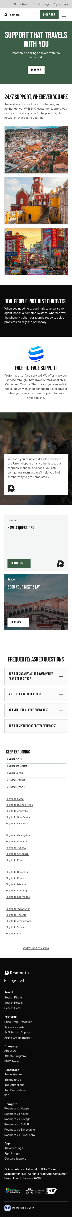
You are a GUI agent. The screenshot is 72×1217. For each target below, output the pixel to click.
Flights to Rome (15, 878)
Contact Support (15, 1158)
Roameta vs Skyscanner (20, 1129)
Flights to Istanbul (16, 884)
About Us (10, 1050)
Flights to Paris (14, 860)
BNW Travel (12, 1061)
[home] (12, 15)
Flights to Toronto (16, 914)
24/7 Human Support (17, 1032)
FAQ (7, 1095)
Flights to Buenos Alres (19, 804)
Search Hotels (13, 1002)
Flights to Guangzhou (18, 835)
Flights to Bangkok (16, 841)
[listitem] (36, 676)
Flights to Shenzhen (17, 853)
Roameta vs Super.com (19, 1135)
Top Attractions (14, 1084)
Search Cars (12, 1008)
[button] (64, 15)
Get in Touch (21, 4)
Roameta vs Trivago (17, 1119)
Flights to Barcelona (17, 872)
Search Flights (13, 997)
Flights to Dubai (15, 798)
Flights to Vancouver (18, 908)
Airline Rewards (14, 1027)
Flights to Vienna (15, 927)
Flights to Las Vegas (18, 896)
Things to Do (12, 1079)
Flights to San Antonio (18, 817)
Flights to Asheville (17, 811)
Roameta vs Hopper (17, 1108)
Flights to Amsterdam (18, 921)
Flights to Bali (14, 933)
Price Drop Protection (18, 1021)
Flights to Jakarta (16, 847)
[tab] (36, 760)
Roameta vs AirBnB (16, 1124)
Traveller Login (41, 4)
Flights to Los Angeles (19, 890)
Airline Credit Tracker (17, 1037)
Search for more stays (36, 947)
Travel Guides (13, 1074)
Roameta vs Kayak (16, 1113)
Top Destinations (15, 1090)
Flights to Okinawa (17, 823)
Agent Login (61, 4)
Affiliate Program (15, 1056)
